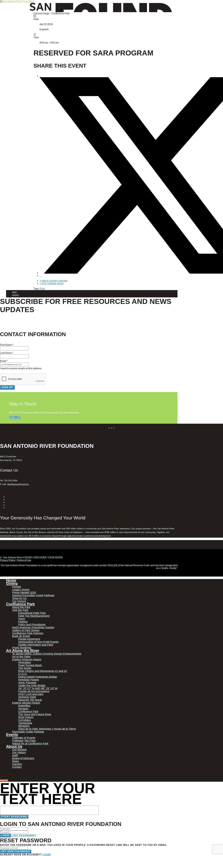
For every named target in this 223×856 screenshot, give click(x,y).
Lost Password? (24, 835)
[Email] (40, 275)
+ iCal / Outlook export (51, 283)
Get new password (15, 851)
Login (5, 835)
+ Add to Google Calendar (54, 280)
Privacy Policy (7, 560)
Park (42, 288)
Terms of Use (24, 560)
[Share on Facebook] (40, 75)
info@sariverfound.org (18, 484)
